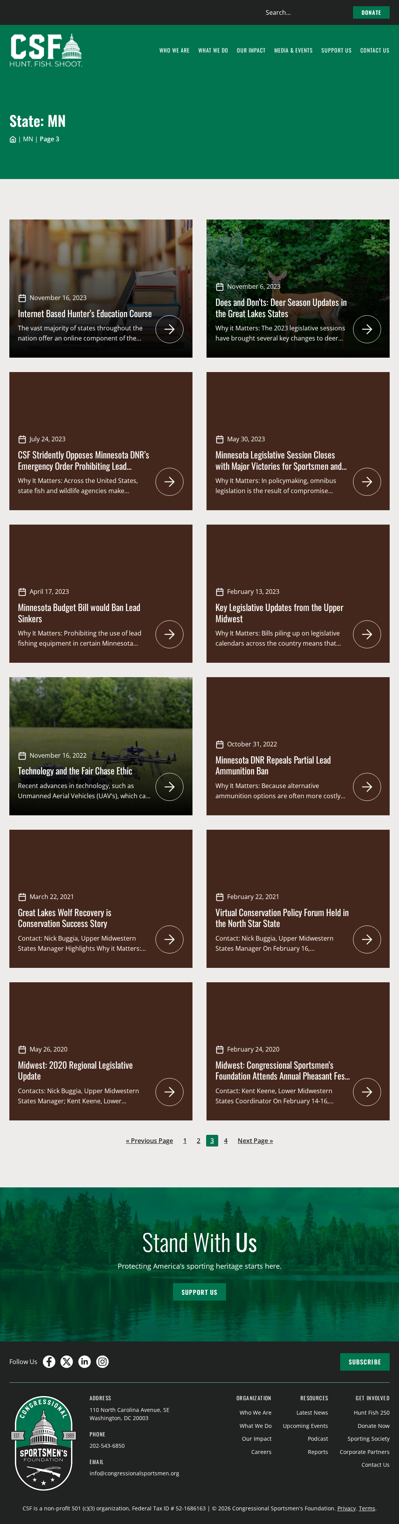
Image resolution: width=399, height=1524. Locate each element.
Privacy (346, 1508)
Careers (261, 1452)
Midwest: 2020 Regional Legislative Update (75, 1070)
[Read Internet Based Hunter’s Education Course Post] (169, 329)
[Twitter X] (66, 1361)
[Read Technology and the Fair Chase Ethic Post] (169, 787)
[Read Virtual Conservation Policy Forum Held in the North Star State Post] (367, 939)
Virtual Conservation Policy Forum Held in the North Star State (282, 917)
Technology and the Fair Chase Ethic (75, 770)
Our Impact (257, 1438)
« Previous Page (149, 1141)
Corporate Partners (365, 1452)
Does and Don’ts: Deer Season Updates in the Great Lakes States (281, 307)
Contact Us (376, 1464)
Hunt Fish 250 (372, 1412)
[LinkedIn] (84, 1361)
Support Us (199, 1292)
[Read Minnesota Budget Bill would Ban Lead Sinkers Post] (169, 634)
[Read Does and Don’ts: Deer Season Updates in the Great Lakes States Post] (367, 329)
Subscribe (365, 1361)
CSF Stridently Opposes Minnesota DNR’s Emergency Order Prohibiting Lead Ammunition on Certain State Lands (83, 466)
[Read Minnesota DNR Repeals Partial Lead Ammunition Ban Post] (367, 787)
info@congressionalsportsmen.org (134, 1473)
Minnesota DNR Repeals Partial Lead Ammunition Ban (273, 765)
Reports (318, 1452)
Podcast (318, 1438)
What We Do (256, 1425)
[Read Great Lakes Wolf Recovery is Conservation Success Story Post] (169, 939)
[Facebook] (49, 1361)
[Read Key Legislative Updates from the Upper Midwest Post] (367, 634)
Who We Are (256, 1412)
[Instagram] (102, 1361)
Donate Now (374, 1425)
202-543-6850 (107, 1445)
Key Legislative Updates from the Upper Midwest (279, 612)
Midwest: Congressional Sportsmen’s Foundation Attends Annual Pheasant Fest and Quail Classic (281, 1076)
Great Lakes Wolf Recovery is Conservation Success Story (64, 917)
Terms (367, 1508)
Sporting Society (369, 1438)
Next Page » (255, 1141)
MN (28, 139)
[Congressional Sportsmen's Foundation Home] (46, 50)
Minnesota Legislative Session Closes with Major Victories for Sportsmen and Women (278, 466)
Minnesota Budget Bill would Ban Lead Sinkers (79, 612)
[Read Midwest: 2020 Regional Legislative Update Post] (169, 1092)
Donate (371, 12)
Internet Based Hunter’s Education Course (85, 313)
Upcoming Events (305, 1425)
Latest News (312, 1412)
